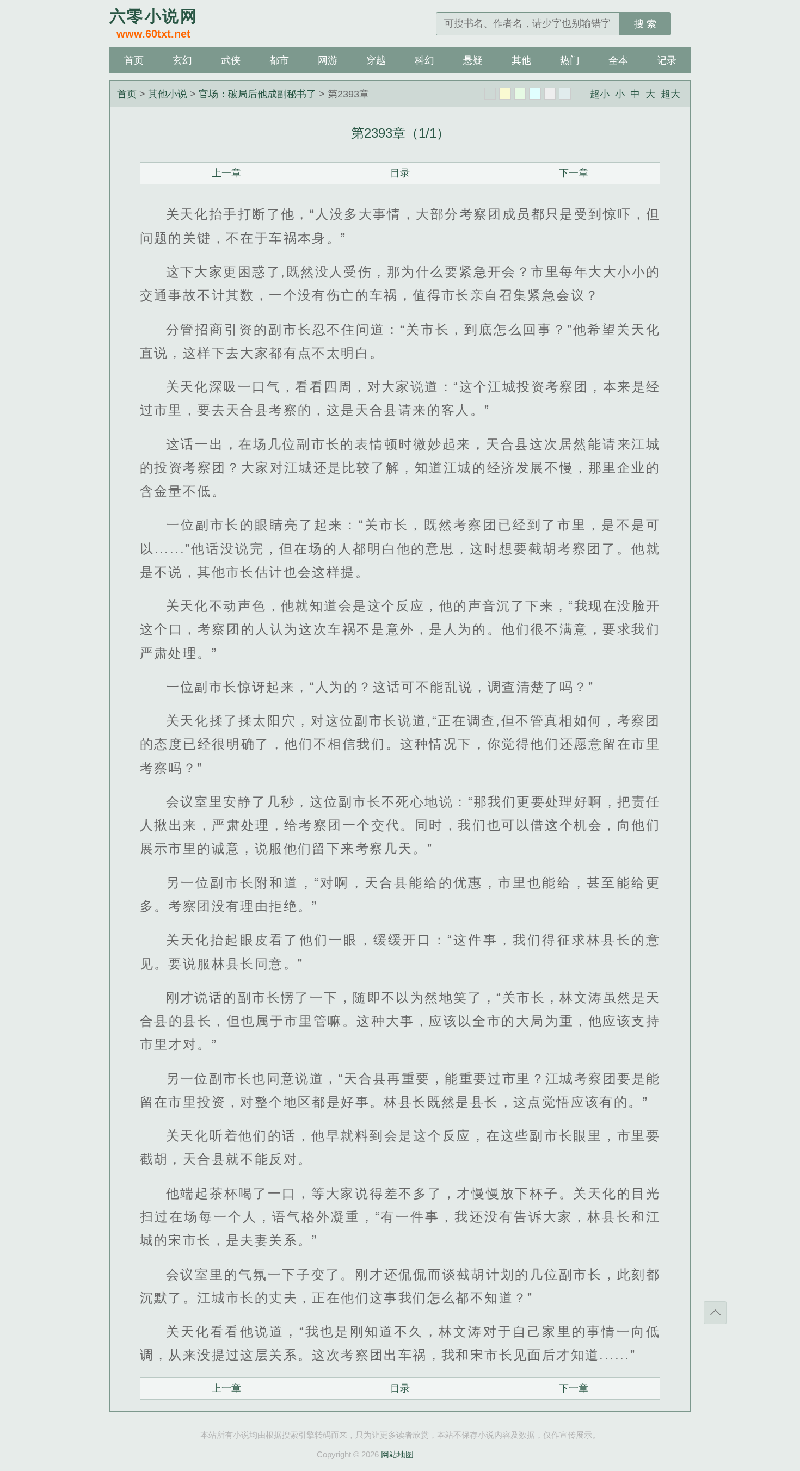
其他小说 (167, 94)
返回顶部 (715, 1312)
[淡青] (565, 94)
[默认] (490, 94)
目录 (400, 173)
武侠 (231, 60)
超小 (600, 94)
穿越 (376, 60)
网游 (327, 60)
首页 (134, 60)
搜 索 (645, 23)
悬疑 (473, 60)
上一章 (226, 173)
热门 (570, 60)
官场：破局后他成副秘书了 (257, 94)
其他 (521, 60)
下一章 (573, 173)
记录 (666, 60)
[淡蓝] (535, 94)
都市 (279, 60)
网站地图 (397, 1454)
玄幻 (182, 60)
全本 (618, 60)
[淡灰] (550, 94)
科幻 (424, 60)
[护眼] (520, 94)
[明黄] (505, 94)
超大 (670, 94)
